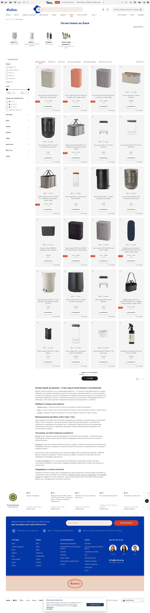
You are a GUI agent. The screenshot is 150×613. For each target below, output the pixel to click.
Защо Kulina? (88, 567)
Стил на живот (16, 559)
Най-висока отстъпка (105, 62)
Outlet (13, 565)
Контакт (62, 564)
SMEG (37, 549)
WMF (37, 543)
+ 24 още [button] (90, 378)
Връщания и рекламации (68, 543)
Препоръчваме (40, 62)
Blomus (38, 436)
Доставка (63, 554)
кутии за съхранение (88, 475)
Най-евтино (51, 62)
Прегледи (88, 543)
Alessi (37, 546)
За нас (87, 570)
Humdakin (46, 461)
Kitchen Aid (39, 553)
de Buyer (38, 562)
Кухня (13, 543)
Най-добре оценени (90, 62)
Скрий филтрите (13, 59)
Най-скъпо (61, 62)
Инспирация (122, 15)
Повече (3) (9, 81)
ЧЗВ (86, 554)
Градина (14, 553)
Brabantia (38, 444)
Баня (13, 556)
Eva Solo (38, 565)
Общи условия (64, 558)
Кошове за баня (42, 407)
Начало (14, 562)
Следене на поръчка (91, 564)
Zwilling (38, 559)
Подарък (141, 15)
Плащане (63, 551)
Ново (132, 15)
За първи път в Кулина (91, 551)
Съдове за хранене (17, 546)
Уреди (13, 549)
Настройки (49, 609)
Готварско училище (91, 561)
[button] (89, 62)
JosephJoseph (40, 556)
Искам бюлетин (126, 523)
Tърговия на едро (90, 558)
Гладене (39, 413)
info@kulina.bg (116, 560)
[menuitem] (8, 15)
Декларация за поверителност (69, 561)
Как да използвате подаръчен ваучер (94, 547)
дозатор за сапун (74, 475)
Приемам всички (95, 604)
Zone (73, 453)
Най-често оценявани (74, 62)
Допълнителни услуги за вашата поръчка (70, 547)
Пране (39, 410)
